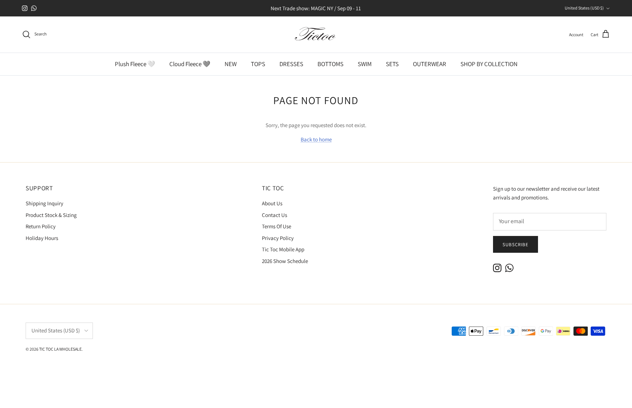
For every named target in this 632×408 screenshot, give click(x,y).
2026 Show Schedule (285, 261)
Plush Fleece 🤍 (135, 64)
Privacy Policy (278, 237)
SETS (392, 64)
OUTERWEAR (429, 64)
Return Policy (41, 226)
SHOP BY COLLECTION (489, 64)
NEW (231, 64)
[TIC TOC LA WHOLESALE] (316, 34)
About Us (272, 203)
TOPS (258, 64)
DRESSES (291, 64)
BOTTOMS (330, 64)
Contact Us (274, 214)
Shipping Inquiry (44, 203)
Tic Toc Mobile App (283, 249)
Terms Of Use (276, 226)
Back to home (316, 139)
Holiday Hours (42, 237)
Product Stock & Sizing (51, 214)
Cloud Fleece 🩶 (189, 64)
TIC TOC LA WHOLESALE (60, 349)
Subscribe (515, 244)
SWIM (365, 64)
